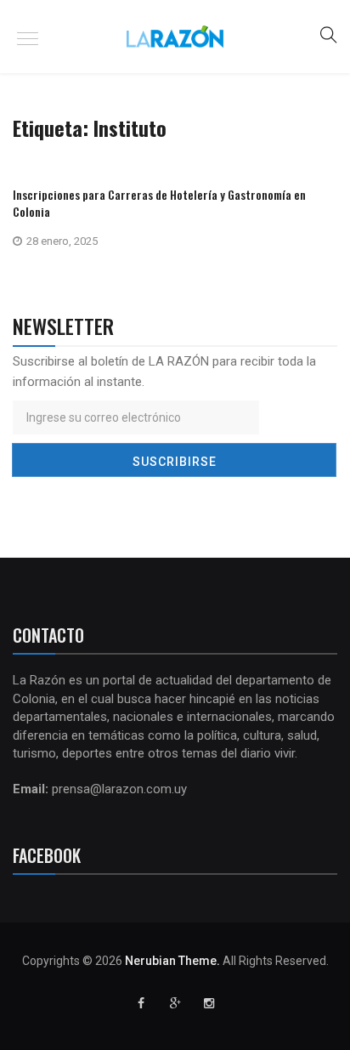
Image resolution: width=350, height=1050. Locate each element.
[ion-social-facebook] (141, 1003)
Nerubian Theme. (172, 961)
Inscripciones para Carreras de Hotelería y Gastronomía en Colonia (159, 202)
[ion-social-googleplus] (175, 1003)
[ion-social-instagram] (209, 1003)
